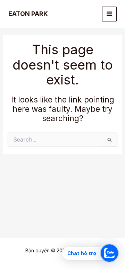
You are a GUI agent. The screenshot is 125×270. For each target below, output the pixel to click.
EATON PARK (28, 13)
